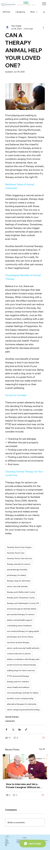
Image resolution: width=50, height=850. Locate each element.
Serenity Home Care (15, 553)
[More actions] (43, 27)
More (32, 12)
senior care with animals (17, 586)
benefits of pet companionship (20, 698)
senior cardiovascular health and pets (23, 648)
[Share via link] (26, 729)
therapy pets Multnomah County (21, 592)
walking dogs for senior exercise (21, 670)
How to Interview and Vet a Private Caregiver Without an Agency (23, 786)
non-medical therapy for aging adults (23, 631)
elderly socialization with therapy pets (23, 659)
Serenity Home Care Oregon (19, 547)
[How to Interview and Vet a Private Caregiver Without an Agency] (25, 766)
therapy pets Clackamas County (21, 597)
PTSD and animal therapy (18, 676)
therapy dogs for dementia (18, 581)
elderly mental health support (19, 620)
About (6, 841)
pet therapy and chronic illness (20, 637)
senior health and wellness (18, 687)
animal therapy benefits (17, 569)
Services (7, 840)
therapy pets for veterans (18, 681)
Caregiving (20, 12)
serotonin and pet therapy (18, 642)
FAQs (6, 845)
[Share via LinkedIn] (19, 729)
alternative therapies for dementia (21, 704)
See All (42, 749)
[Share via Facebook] (6, 729)
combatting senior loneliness (19, 625)
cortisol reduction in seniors (19, 653)
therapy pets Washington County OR (23, 603)
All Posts (6, 12)
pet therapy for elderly (16, 575)
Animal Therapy (12, 716)
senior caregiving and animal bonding (23, 709)
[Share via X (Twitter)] (13, 729)
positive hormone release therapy (21, 665)
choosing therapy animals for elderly (23, 693)
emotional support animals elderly (21, 609)
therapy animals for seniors (18, 564)
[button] (44, 12)
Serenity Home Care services (19, 558)
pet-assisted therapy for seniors (21, 614)
